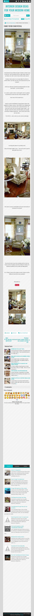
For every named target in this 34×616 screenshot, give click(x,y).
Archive (25, 466)
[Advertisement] (17, 452)
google (21, 1)
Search (28, 15)
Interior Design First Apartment (9, 18)
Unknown (14, 332)
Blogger (22, 614)
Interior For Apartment (15, 470)
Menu (7, 1)
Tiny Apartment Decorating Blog (17, 545)
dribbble (27, 1)
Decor (21, 332)
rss (23, 1)
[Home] (5, 23)
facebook (18, 1)
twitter (16, 1)
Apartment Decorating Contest (17, 536)
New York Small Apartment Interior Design (20, 555)
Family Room (25, 332)
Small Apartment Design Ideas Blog (18, 497)
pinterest (30, 1)
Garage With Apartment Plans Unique (19, 488)
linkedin (25, 1)
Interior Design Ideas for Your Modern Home (17, 8)
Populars (8, 466)
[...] (17, 353)
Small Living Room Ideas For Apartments (19, 517)
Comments (17, 466)
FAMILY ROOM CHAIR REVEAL (13, 26)
